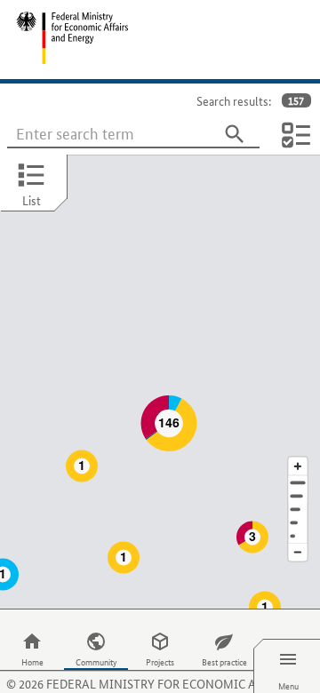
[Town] (297, 496)
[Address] (297, 483)
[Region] (297, 509)
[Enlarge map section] (297, 466)
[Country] (297, 523)
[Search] (234, 134)
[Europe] (297, 536)
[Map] (160, 382)
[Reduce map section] (297, 553)
